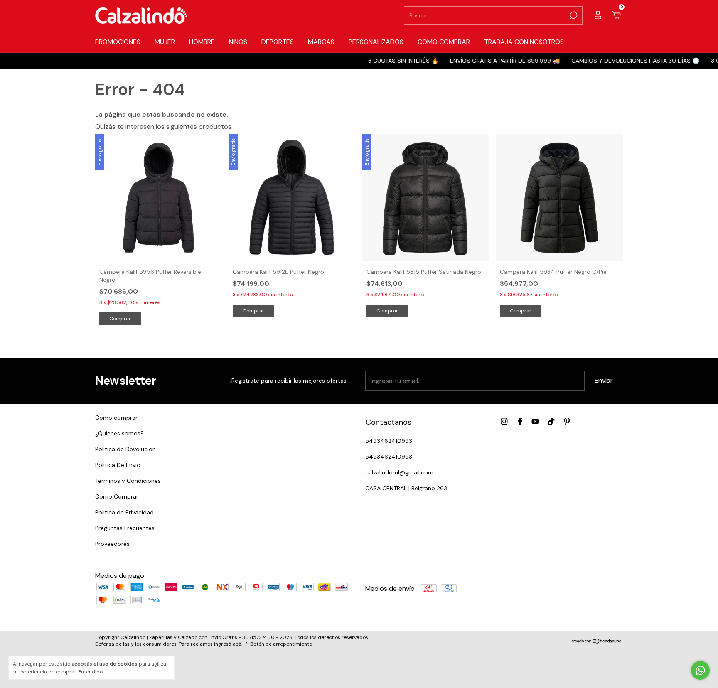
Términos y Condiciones (128, 480)
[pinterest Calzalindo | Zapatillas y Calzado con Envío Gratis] (567, 421)
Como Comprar (116, 496)
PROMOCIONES (117, 41)
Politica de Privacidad (124, 512)
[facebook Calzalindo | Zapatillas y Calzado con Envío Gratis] (520, 421)
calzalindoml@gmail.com (399, 472)
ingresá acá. (228, 644)
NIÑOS (238, 41)
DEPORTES (277, 41)
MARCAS (321, 41)
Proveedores (112, 544)
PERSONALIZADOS (376, 41)
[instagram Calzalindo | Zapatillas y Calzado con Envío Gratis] (504, 421)
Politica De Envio (117, 465)
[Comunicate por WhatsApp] (700, 670)
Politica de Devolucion (125, 449)
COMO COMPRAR (444, 41)
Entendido (90, 671)
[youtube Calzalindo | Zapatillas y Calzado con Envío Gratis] (535, 421)
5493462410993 (388, 441)
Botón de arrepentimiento (281, 644)
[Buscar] (572, 15)
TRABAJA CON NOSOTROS (524, 41)
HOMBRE (202, 41)
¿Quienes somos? (119, 433)
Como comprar (116, 417)
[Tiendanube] (597, 641)
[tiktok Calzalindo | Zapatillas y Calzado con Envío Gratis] (551, 421)
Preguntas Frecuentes (125, 528)
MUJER (165, 41)
